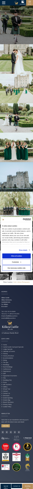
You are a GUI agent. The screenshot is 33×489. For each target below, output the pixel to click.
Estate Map (6, 400)
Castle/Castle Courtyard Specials (13, 347)
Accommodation (8, 358)
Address (4, 291)
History (5, 353)
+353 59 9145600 (9, 311)
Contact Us (6, 393)
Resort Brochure (8, 402)
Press (5, 382)
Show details (23, 250)
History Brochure (8, 356)
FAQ (4, 378)
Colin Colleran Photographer (21, 282)
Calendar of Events (9, 351)
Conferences (7, 369)
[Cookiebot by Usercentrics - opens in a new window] (23, 219)
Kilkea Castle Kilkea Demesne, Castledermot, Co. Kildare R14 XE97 (6, 302)
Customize (15, 262)
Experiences (7, 371)
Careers (5, 391)
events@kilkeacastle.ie (8, 318)
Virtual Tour (6, 389)
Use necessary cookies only (16, 268)
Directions (6, 395)
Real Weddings (7, 367)
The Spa (5, 362)
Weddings (6, 364)
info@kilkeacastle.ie (11, 316)
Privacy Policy (7, 404)
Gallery (5, 387)
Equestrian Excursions (10, 376)
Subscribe (5, 426)
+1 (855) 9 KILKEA (13, 314)
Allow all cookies (16, 256)
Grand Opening (8, 398)
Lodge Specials (7, 349)
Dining (5, 360)
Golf (4, 373)
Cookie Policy (7, 406)
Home (5, 345)
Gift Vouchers (7, 384)
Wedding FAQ (7, 380)
